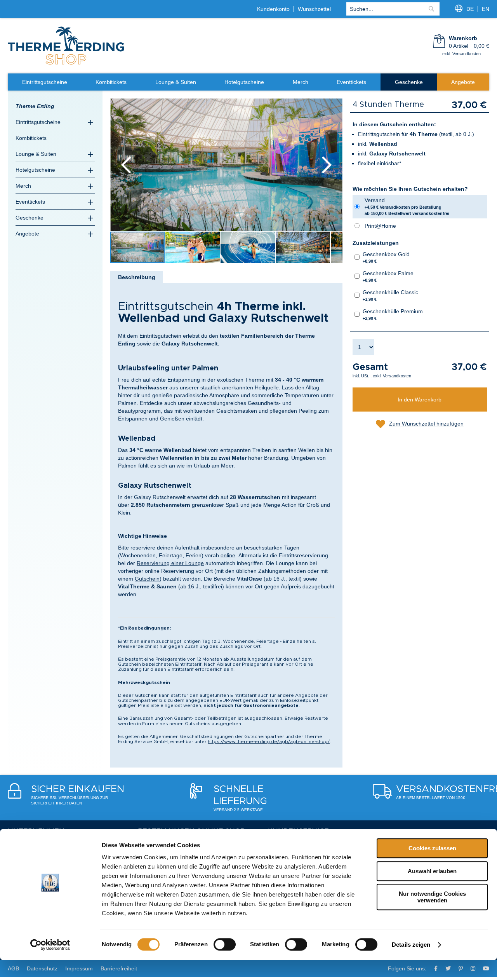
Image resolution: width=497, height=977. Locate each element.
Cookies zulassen (432, 848)
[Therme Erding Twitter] (448, 968)
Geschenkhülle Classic (390, 295)
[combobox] (393, 9)
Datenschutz (42, 968)
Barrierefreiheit (119, 968)
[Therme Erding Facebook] (436, 968)
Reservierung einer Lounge (170, 563)
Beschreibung (136, 277)
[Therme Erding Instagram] (473, 968)
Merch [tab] (23, 186)
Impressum (79, 968)
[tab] (136, 277)
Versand (407, 206)
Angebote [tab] (27, 233)
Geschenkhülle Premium (393, 314)
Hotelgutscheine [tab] (35, 170)
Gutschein (147, 579)
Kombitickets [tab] (31, 138)
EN (485, 9)
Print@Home (380, 226)
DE (470, 9)
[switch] (225, 944)
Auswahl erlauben (432, 871)
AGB (13, 968)
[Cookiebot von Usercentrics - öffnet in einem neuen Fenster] (50, 945)
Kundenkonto (273, 9)
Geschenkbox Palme (388, 276)
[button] (125, 164)
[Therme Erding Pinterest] (461, 968)
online (228, 555)
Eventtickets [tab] (30, 202)
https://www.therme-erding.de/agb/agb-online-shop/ (269, 741)
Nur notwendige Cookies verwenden (432, 897)
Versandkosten (397, 375)
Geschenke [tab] (29, 218)
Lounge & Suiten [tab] (36, 154)
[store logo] (66, 64)
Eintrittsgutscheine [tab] (38, 122)
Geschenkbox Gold (386, 257)
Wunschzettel (314, 9)
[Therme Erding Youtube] (486, 968)
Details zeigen (411, 944)
